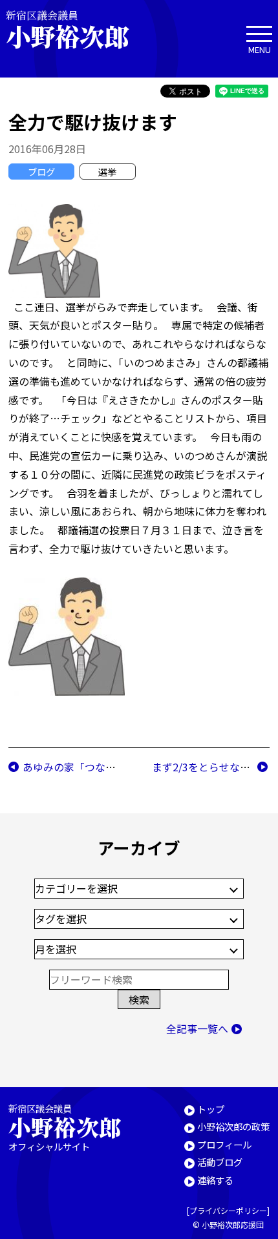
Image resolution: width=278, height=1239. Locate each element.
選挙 (107, 171)
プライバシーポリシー (228, 1210)
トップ (210, 1109)
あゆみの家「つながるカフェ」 (95, 767)
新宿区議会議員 (67, 29)
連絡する (215, 1180)
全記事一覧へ (197, 1028)
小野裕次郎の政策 (233, 1126)
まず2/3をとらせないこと (211, 767)
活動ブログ (219, 1162)
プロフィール (224, 1144)
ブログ (41, 171)
